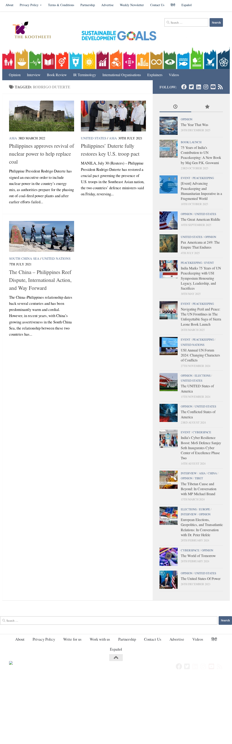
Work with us (100, 639)
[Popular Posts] (207, 107)
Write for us (72, 639)
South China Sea (24, 258)
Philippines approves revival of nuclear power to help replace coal (41, 153)
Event (185, 178)
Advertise (107, 5)
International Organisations (121, 74)
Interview (34, 74)
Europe (204, 509)
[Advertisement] (116, 710)
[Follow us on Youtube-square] (213, 87)
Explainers (154, 74)
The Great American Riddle (200, 219)
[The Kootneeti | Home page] (34, 30)
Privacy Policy (29, 5)
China (212, 473)
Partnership (87, 5)
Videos (174, 74)
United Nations (56, 258)
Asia (13, 138)
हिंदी (173, 5)
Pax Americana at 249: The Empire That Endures (200, 245)
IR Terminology (84, 74)
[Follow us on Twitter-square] (191, 87)
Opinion (15, 74)
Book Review (57, 74)
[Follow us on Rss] (220, 87)
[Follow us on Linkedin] (198, 87)
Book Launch (191, 142)
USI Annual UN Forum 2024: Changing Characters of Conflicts (200, 355)
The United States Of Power (200, 578)
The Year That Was (194, 124)
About (9, 5)
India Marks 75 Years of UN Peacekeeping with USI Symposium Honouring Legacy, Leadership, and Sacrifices (201, 278)
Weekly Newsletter (132, 5)
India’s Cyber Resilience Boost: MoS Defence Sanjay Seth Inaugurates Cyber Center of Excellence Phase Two (201, 447)
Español (186, 5)
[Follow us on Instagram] (205, 87)
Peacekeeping (203, 178)
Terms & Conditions (61, 5)
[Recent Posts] (175, 107)
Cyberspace (202, 432)
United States (93, 138)
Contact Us (157, 5)
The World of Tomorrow (198, 555)
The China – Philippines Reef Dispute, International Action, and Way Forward (40, 279)
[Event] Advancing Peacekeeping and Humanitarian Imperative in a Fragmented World (201, 191)
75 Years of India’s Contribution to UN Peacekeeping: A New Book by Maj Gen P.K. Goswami (201, 155)
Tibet (199, 478)
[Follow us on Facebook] (184, 87)
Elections (202, 375)
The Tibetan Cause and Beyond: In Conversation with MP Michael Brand (198, 488)
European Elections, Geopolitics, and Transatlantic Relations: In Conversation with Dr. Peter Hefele (202, 527)
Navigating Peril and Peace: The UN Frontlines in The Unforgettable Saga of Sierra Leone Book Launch (201, 317)
